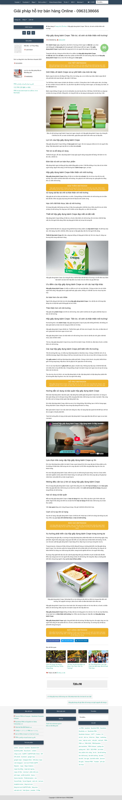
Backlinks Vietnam (84, 734)
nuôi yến (100, 740)
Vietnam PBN (89, 761)
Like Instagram (18, 763)
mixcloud (25, 772)
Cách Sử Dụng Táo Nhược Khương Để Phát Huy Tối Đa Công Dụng (54, 666)
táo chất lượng (83, 755)
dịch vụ (86, 737)
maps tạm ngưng (29, 769)
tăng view (35, 787)
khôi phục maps (37, 760)
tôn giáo (81, 761)
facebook (24, 757)
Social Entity (17, 781)
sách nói (34, 781)
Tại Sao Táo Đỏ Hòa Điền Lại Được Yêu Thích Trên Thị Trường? (76, 666)
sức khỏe (100, 749)
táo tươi (102, 758)
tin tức (95, 752)
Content (98, 734)
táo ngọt (86, 758)
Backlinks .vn (83, 731)
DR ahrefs (17, 757)
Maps (97, 737)
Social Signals (27, 781)
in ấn (63, 672)
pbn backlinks (83, 746)
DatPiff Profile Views (34, 754)
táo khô (81, 758)
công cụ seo (17, 754)
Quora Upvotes (18, 778)
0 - (92, 2)
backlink (27, 747)
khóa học (92, 737)
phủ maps (17, 775)
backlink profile (18, 750)
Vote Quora (26, 790)
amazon (21, 747)
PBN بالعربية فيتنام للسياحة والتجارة (24, 84)
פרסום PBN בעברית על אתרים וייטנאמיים (27, 734)
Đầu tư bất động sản (52, 725)
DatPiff (24, 754)
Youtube (96, 761)
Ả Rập (38, 790)
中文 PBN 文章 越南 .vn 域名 (22, 87)
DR (42, 754)
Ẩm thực (59, 672)
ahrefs (16, 747)
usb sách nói (18, 790)
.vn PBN (81, 728)
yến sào (102, 761)
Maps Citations (29, 766)
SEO (88, 749)
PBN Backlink (96, 743)
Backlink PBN (95, 728)
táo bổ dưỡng (102, 752)
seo (36, 778)
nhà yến (94, 740)
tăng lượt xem (28, 784)
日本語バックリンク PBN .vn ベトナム (26, 730)
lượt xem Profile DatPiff (31, 763)
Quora (33, 775)
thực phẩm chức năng (85, 752)
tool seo (41, 781)
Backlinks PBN (92, 731)
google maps (18, 760)
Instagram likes (27, 760)
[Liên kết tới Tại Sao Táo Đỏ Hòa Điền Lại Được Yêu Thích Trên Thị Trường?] (77, 656)
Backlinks (103, 728)
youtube (33, 790)
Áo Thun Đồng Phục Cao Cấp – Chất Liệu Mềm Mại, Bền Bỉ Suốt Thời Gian (98, 666)
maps (21, 766)
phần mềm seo (34, 772)
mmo (80, 740)
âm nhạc (81, 764)
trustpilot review (18, 784)
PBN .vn (81, 743)
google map (31, 757)
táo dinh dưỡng (93, 755)
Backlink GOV (35, 747)
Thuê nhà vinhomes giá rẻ (53, 723)
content (34, 750)
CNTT (93, 734)
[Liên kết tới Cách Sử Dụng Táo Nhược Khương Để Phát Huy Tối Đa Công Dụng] (56, 656)
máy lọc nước (87, 740)
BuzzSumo (27, 750)
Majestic (16, 766)
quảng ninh (82, 749)
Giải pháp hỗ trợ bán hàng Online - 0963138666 (56, 11)
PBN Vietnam (92, 746)
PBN (105, 740)
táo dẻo (101, 755)
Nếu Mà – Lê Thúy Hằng (31, 45)
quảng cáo (100, 746)
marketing (103, 737)
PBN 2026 (88, 743)
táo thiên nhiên (94, 758)
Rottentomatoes (28, 778)
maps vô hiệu (18, 772)
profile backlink (25, 775)
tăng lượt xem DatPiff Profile (22, 787)
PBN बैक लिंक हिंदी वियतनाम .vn (23, 727)
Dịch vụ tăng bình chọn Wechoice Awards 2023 (27, 59)
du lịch (81, 737)
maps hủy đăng (18, 769)
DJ (102, 734)
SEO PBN (94, 749)
